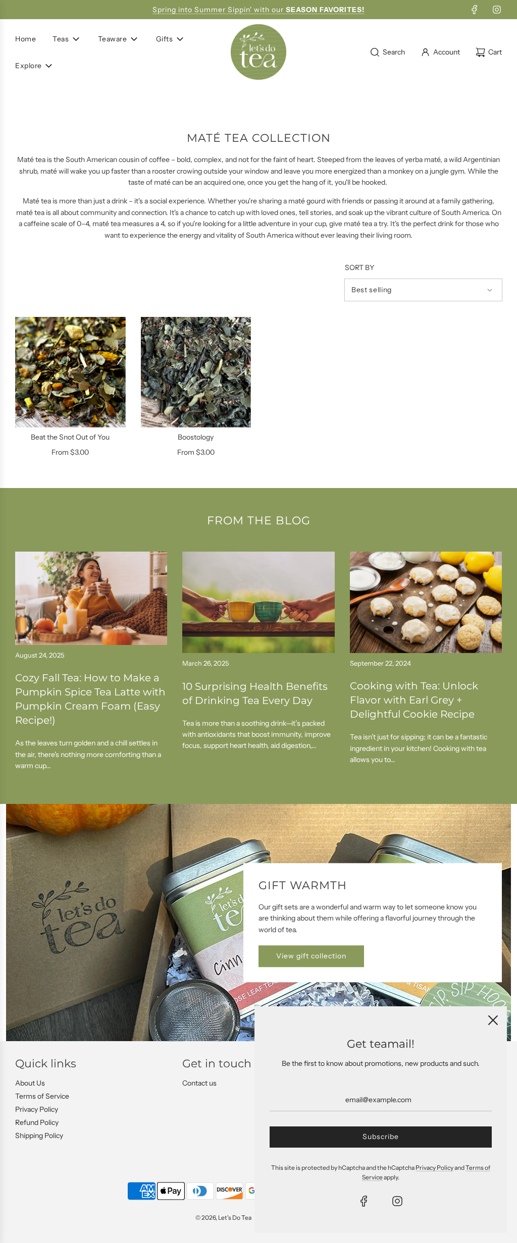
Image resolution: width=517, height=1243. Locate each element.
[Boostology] (196, 372)
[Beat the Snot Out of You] (70, 372)
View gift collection (311, 956)
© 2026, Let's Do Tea (223, 1217)
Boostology (196, 437)
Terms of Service (42, 1096)
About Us (30, 1083)
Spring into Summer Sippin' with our (258, 9)
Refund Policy (37, 1122)
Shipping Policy (39, 1135)
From (70, 452)
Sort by (359, 267)
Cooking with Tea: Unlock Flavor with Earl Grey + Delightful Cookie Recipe (414, 700)
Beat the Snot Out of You (70, 437)
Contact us (199, 1083)
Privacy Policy (36, 1109)
